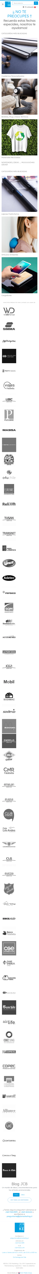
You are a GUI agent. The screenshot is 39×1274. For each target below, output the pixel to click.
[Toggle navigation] (3, 4)
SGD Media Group (26, 1273)
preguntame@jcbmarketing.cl (19, 1216)
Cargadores (7, 295)
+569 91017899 (19, 1243)
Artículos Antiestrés (10, 255)
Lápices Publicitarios (10, 214)
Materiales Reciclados (11, 157)
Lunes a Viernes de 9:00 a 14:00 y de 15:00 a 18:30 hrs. (19, 1252)
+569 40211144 (19, 1248)
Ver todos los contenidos (19, 1200)
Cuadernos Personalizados (13, 76)
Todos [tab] (16, 1195)
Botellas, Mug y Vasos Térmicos (15, 117)
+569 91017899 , (12, 1212)
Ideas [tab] (23, 1195)
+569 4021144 (26, 1212)
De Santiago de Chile (19, 1257)
